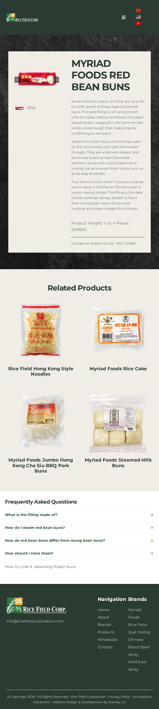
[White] (22, 14)
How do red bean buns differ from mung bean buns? (55, 540)
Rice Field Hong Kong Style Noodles (40, 371)
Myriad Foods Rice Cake (118, 368)
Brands (104, 624)
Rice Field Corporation (88, 697)
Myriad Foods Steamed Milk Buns (118, 462)
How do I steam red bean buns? (35, 528)
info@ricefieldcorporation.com (35, 621)
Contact (105, 647)
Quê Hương (139, 632)
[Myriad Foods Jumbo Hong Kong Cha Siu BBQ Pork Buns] (40, 391)
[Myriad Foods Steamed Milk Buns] (118, 391)
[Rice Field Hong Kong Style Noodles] (40, 300)
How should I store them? (29, 553)
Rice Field (137, 624)
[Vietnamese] (138, 23)
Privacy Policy (119, 697)
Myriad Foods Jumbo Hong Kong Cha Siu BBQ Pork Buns (40, 465)
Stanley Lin (117, 702)
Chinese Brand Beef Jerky (139, 647)
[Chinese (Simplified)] (138, 10)
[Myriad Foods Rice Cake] (118, 300)
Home (104, 610)
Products (106, 632)
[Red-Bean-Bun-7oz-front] (36, 80)
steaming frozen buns (55, 566)
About (103, 617)
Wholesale (108, 639)
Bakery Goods (102, 243)
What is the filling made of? (31, 515)
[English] (138, 16)
